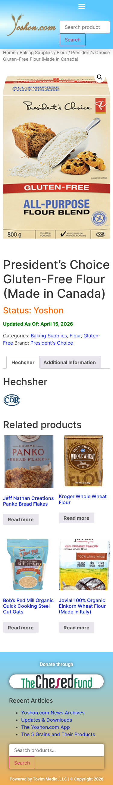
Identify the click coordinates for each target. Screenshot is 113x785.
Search (72, 40)
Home (9, 52)
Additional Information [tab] (69, 362)
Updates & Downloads (46, 720)
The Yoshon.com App (45, 727)
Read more (21, 519)
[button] (82, 6)
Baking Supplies (36, 52)
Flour (62, 52)
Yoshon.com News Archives (52, 713)
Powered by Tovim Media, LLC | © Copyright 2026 (56, 779)
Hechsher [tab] (23, 362)
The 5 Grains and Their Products (58, 734)
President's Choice (51, 343)
